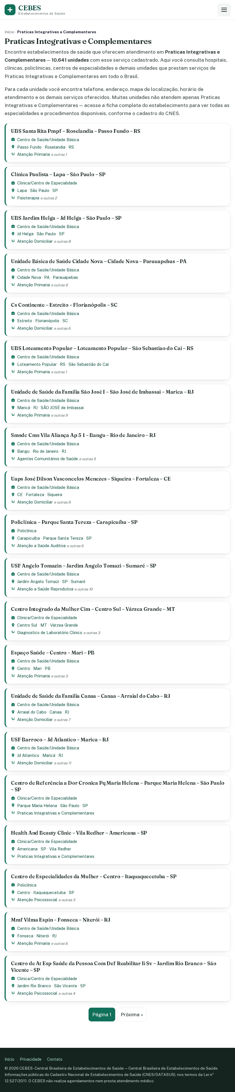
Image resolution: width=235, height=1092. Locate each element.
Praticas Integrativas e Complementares (55, 813)
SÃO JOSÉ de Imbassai (62, 407)
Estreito (24, 320)
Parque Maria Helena (37, 805)
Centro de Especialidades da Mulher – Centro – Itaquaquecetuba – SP (93, 876)
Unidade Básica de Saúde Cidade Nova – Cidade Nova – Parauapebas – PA (99, 261)
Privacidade (31, 1059)
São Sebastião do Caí (88, 364)
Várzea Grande (64, 625)
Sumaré (78, 581)
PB (47, 668)
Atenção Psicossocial (37, 899)
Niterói (42, 935)
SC (65, 320)
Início (9, 32)
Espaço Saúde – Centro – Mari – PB (53, 653)
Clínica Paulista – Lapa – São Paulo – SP (58, 174)
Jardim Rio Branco (34, 985)
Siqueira (54, 494)
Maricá (23, 407)
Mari (37, 668)
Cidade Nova (29, 277)
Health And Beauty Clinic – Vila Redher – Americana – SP (79, 833)
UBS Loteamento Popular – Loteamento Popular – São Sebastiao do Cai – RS (102, 348)
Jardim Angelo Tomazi (38, 581)
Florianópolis (47, 320)
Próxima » (132, 1014)
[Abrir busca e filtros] (224, 9)
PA (47, 277)
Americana (27, 848)
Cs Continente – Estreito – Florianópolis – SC (64, 305)
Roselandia (55, 147)
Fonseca (25, 935)
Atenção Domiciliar (35, 241)
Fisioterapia (28, 197)
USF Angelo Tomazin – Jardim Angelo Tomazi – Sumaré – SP (83, 566)
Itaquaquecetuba (49, 892)
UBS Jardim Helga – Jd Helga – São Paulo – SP (66, 218)
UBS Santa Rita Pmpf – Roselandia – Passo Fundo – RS (75, 131)
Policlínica (26, 530)
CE (20, 494)
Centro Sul (27, 625)
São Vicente (65, 985)
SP (55, 190)
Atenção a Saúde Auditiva (41, 545)
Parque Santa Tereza (63, 538)
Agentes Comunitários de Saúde (47, 458)
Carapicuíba (28, 538)
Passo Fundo (29, 147)
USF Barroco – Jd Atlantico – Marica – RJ (60, 740)
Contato (54, 1059)
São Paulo (39, 190)
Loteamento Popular (37, 364)
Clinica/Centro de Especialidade (47, 182)
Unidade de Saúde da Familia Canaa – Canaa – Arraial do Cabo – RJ (90, 696)
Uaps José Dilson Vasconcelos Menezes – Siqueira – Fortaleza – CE (91, 479)
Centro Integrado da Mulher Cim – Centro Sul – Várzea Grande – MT (93, 609)
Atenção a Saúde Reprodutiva (45, 588)
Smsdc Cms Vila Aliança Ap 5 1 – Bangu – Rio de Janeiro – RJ (83, 435)
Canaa (56, 712)
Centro (23, 668)
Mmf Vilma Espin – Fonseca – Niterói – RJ (60, 920)
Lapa (22, 190)
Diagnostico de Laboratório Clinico (49, 632)
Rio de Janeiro (45, 451)
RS (71, 147)
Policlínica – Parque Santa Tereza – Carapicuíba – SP (74, 522)
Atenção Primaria (33, 154)
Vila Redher (60, 848)
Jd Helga (25, 233)
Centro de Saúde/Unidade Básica (48, 139)
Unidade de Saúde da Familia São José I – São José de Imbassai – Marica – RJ (102, 392)
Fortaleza (35, 494)
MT (43, 625)
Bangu (23, 451)
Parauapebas (65, 277)
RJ (35, 407)
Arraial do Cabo (31, 712)
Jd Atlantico (28, 755)
